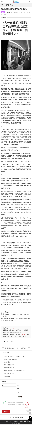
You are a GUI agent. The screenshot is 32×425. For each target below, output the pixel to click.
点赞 (7, 341)
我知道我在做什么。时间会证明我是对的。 (15, 370)
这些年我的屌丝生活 (9, 365)
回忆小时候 (7, 376)
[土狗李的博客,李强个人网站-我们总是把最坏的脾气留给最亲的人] (16, 2)
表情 (28, 411)
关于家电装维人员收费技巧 (11, 347)
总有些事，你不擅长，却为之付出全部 (14, 356)
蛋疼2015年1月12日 (9, 367)
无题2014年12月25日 (9, 373)
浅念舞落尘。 (7, 362)
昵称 (18, 385)
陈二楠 (8, 12)
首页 (2, 5)
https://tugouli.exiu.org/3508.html (17, 328)
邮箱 (18, 389)
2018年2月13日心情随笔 (10, 359)
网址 (18, 392)
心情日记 (6, 5)
